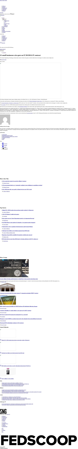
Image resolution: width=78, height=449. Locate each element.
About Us (8, 414)
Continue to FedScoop (3, 448)
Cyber (5, 21)
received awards (29, 113)
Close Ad (1, 447)
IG (2, 431)
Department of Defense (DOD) (7, 135)
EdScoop (3, 10)
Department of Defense (23, 106)
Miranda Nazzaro (6, 183)
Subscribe (3, 42)
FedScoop (4, 6)
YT (2, 432)
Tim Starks (5, 216)
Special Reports (4, 26)
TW (2, 429)
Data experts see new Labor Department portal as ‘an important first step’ (18, 218)
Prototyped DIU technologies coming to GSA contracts (12, 322)
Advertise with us (5, 423)
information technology (6, 137)
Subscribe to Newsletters (6, 31)
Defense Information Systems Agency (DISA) (10, 136)
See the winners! (3, 49)
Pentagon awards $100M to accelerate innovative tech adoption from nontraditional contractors (21, 318)
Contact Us (4, 425)
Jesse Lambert (5, 224)
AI (4, 22)
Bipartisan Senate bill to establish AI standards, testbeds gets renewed (17, 234)
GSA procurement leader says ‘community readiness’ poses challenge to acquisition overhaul (22, 185)
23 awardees (3, 104)
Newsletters (4, 422)
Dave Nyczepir (3, 59)
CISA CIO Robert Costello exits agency (10, 214)
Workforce (6, 25)
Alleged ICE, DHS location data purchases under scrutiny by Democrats (17, 210)
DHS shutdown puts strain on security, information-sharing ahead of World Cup (16, 365)
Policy (5, 24)
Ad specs (3, 424)
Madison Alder (12, 232)
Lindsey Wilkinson (6, 191)
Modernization (6, 20)
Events (3, 27)
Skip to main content (3, 0)
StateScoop (4, 9)
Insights (3, 30)
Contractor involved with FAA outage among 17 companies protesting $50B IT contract (19, 293)
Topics (3, 17)
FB (2, 428)
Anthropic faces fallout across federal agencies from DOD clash (15, 230)
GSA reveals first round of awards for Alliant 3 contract (14, 181)
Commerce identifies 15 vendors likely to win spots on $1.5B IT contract (15, 310)
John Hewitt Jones (4, 295)
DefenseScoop (4, 37)
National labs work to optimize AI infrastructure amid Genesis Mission (17, 226)
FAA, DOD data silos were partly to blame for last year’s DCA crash (17, 189)
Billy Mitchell (3, 320)
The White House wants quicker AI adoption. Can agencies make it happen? (18, 222)
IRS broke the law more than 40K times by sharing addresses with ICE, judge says (20, 239)
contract (3, 138)
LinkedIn (3, 430)
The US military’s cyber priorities (7, 378)
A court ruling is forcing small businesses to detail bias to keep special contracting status (19, 278)
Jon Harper (3, 316)
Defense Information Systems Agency (35, 101)
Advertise (1, 12)
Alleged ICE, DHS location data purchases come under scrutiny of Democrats (15, 340)
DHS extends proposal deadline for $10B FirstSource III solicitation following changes (18, 306)
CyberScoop (4, 38)
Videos (3, 29)
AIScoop (3, 36)
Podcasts (3, 28)
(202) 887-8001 (4, 426)
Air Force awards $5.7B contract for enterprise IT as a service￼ (14, 314)
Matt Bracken (5, 220)
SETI (3, 139)
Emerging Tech (6, 23)
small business (4, 134)
